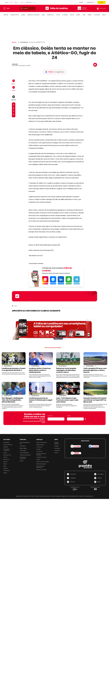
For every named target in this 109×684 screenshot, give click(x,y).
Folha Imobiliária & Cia (25, 443)
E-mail (68, 415)
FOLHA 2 (58, 15)
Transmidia (23, 450)
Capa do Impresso (41, 442)
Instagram (57, 448)
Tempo (38, 459)
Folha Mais (23, 446)
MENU (8, 8)
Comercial (39, 447)
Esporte (14, 42)
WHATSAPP (5, 15)
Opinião (5, 468)
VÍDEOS (104, 15)
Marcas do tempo (41, 469)
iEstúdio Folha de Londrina (41, 454)
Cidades (5, 447)
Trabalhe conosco (41, 457)
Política (5, 461)
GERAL (84, 15)
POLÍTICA (72, 15)
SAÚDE (43, 15)
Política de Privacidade (42, 461)
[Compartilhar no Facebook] (13, 105)
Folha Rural (6, 470)
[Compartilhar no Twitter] (13, 111)
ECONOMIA (65, 15)
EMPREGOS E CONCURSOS (33, 15)
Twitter (56, 452)
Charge (38, 449)
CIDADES (23, 15)
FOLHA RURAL (97, 15)
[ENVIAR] (85, 419)
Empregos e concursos (6, 449)
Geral (4, 466)
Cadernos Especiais (25, 455)
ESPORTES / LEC (50, 15)
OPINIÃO (90, 15)
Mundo (5, 464)
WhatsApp (6, 442)
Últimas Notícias (7, 444)
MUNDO (78, 15)
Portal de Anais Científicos (40, 466)
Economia (6, 459)
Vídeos (5, 473)
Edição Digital (40, 444)
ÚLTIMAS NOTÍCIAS (15, 15)
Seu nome (50, 415)
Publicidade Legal (41, 464)
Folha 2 (5, 457)
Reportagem (23, 448)
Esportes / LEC (7, 455)
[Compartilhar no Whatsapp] (13, 115)
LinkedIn (56, 446)
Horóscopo (39, 451)
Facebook (57, 450)
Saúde (5, 452)
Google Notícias (56, 443)
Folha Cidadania (24, 452)
